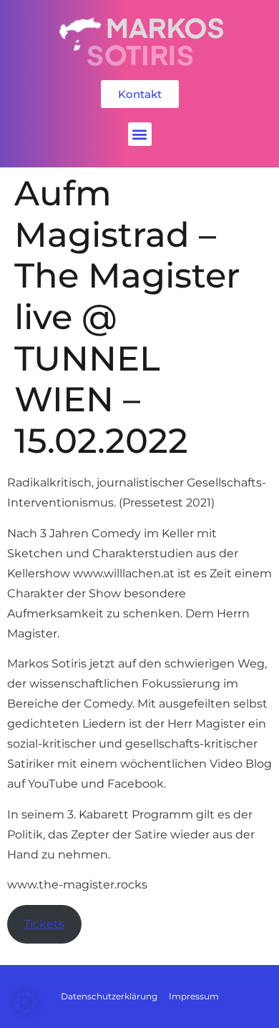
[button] (140, 134)
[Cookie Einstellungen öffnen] (25, 1010)
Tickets (44, 924)
